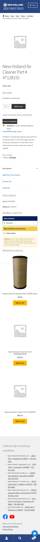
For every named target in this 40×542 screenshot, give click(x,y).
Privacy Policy (8, 529)
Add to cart (18, 106)
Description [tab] (7, 168)
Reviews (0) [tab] (7, 181)
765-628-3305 (19, 504)
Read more (20, 363)
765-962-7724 (13, 496)
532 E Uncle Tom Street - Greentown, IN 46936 (22, 501)
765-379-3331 (13, 478)
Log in (5, 115)
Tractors (9, 223)
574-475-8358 (29, 510)
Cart (31, 536)
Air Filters (30, 16)
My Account (6, 538)
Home (7, 16)
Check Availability (10, 121)
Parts (17, 16)
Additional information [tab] (11, 175)
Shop (12, 16)
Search (20, 538)
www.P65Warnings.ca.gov (12, 131)
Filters (23, 16)
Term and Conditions (10, 526)
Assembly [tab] (6, 188)
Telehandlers (11, 233)
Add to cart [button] (20, 303)
